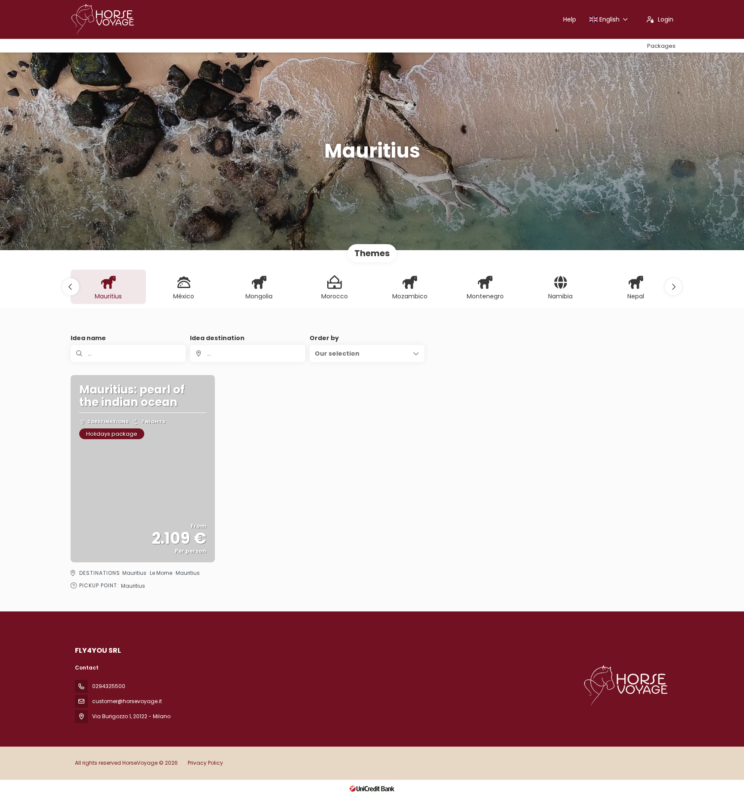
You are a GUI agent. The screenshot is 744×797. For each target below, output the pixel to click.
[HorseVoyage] (625, 686)
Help (569, 19)
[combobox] (247, 353)
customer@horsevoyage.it (127, 701)
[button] (70, 286)
